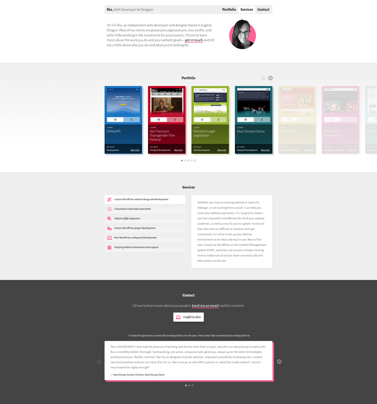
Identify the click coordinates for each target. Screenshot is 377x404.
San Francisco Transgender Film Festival (162, 135)
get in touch (194, 40)
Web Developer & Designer (130, 9)
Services (246, 9)
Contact (263, 9)
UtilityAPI (113, 131)
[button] (182, 160)
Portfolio (229, 9)
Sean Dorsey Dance (251, 131)
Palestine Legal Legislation (204, 133)
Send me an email (205, 306)
